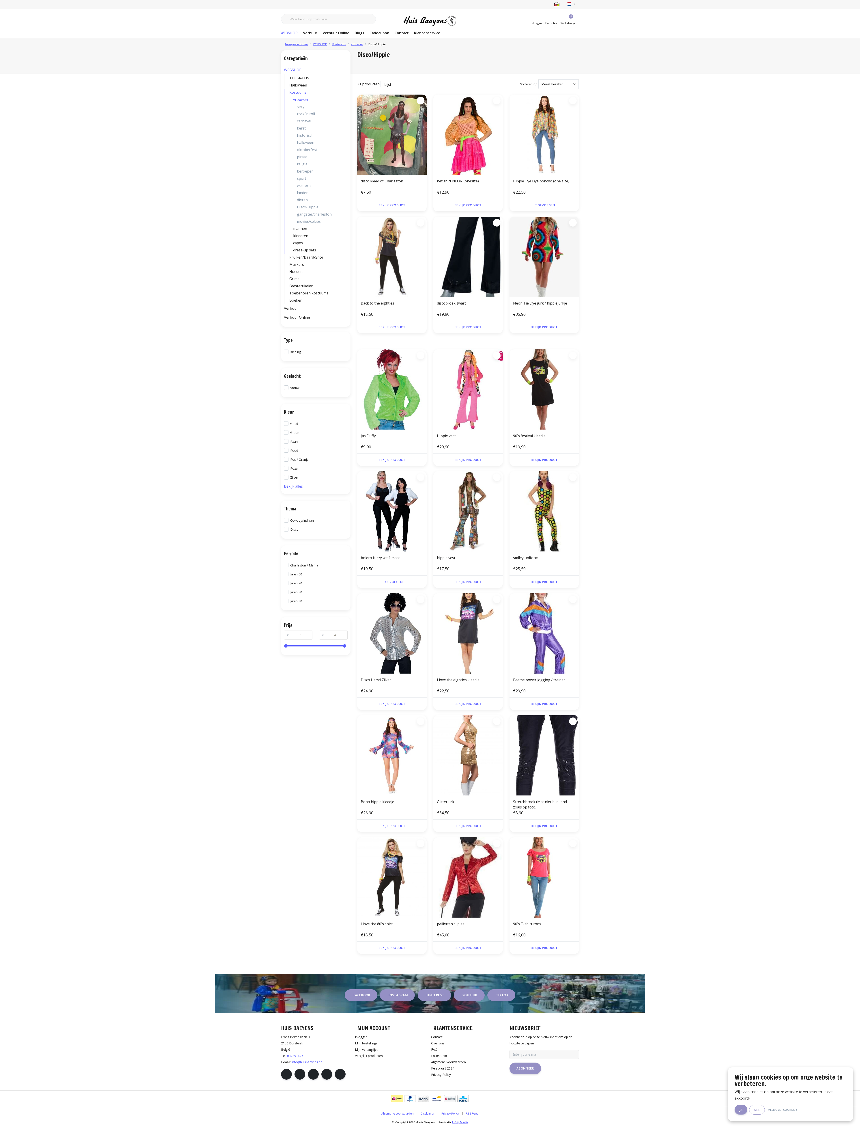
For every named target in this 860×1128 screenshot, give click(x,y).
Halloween (298, 85)
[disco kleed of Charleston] (392, 135)
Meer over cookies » (782, 1110)
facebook (361, 995)
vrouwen (300, 99)
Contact (402, 32)
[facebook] (286, 1074)
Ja (741, 1110)
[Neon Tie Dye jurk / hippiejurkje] (544, 257)
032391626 (295, 1056)
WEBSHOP (289, 32)
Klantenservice (427, 32)
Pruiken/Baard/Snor (306, 257)
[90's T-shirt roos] (544, 877)
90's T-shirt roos (527, 923)
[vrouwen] (346, 99)
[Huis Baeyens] (430, 21)
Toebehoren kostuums (308, 293)
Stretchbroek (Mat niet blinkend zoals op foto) (540, 804)
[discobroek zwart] (468, 257)
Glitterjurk (445, 801)
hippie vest (446, 557)
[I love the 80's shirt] (392, 877)
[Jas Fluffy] (392, 389)
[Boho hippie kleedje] (392, 755)
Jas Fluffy (368, 435)
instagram (398, 995)
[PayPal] (410, 1098)
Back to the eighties (377, 303)
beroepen (305, 171)
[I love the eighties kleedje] (468, 633)
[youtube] (326, 1074)
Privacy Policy (450, 1113)
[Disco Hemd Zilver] (392, 633)
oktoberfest (307, 149)
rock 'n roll (306, 113)
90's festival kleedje (529, 435)
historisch (305, 135)
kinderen (300, 235)
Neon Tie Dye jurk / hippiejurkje (540, 303)
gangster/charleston (314, 214)
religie (302, 164)
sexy (300, 106)
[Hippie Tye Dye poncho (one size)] (544, 135)
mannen (300, 228)
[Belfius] (450, 1098)
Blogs (359, 32)
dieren (302, 199)
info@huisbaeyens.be (307, 1062)
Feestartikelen (301, 285)
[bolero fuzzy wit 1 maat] (392, 511)
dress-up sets (304, 250)
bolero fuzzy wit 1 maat (380, 557)
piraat (302, 156)
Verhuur (310, 32)
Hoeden (296, 271)
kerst (301, 128)
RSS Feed (472, 1113)
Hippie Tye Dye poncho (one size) (541, 181)
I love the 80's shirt (377, 923)
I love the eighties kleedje (458, 679)
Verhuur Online (336, 32)
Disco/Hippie (307, 207)
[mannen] (346, 228)
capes (298, 242)
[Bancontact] (436, 1098)
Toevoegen (545, 205)
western (304, 185)
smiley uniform (525, 557)
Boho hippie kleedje (377, 801)
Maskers (296, 264)
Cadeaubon (379, 32)
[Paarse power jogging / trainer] (544, 633)
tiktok (502, 995)
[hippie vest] (468, 511)
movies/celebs (309, 221)
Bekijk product (391, 205)
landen (302, 192)
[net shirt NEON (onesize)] (468, 135)
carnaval (304, 121)
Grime (294, 278)
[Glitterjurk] (468, 755)
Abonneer (525, 1068)
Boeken (295, 300)
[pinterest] (313, 1074)
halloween (305, 142)
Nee (757, 1110)
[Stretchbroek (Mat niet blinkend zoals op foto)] (544, 755)
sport (301, 178)
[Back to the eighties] (392, 257)
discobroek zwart (451, 303)
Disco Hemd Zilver (376, 679)
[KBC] (463, 1098)
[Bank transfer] (423, 1098)
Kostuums (297, 92)
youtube (470, 995)
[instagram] (300, 1074)
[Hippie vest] (468, 389)
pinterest (435, 995)
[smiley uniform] (544, 511)
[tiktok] (340, 1074)
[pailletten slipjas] (468, 877)
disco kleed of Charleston (382, 181)
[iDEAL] (397, 1098)
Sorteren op (528, 84)
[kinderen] (346, 235)
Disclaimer (427, 1113)
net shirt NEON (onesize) (458, 181)
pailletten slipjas (450, 923)
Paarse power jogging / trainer (539, 679)
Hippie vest (446, 435)
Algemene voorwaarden (397, 1113)
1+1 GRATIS (299, 78)
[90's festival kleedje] (544, 389)
